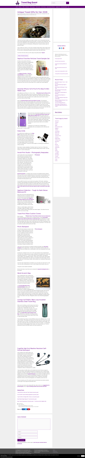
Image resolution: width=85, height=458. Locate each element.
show (26, 55)
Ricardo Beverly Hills (58, 126)
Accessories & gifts (64, 6)
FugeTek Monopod (31, 373)
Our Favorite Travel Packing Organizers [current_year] (28, 394)
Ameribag (56, 153)
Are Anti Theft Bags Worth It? (60, 102)
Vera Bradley (57, 131)
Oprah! (43, 52)
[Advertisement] (33, 336)
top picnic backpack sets (43, 269)
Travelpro (56, 122)
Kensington (57, 154)
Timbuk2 (56, 156)
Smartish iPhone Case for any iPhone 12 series (30, 100)
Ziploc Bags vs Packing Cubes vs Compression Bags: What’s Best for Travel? (61, 105)
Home (17, 6)
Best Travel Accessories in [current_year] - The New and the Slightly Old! (31, 401)
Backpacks (27, 6)
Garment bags (43, 6)
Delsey (56, 123)
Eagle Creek (57, 132)
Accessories (21, 403)
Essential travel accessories (60, 61)
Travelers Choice (58, 135)
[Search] (67, 3)
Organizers (22, 404)
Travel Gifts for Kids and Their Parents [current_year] (27, 392)
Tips (68, 6)
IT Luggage (57, 151)
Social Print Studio (21, 173)
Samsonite (57, 120)
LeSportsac (57, 145)
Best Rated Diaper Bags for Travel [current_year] (26, 399)
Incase (56, 159)
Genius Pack (57, 157)
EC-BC (56, 160)
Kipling (56, 150)
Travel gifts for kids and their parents (61, 73)
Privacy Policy (55, 452)
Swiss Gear (57, 134)
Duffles (23, 6)
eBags (56, 125)
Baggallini (56, 128)
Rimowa (56, 144)
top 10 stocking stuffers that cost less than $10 (36, 386)
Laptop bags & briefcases (50, 6)
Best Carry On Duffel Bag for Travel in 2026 (26, 405)
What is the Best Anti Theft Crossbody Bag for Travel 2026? (28, 406)
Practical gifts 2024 (58, 58)
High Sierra (57, 141)
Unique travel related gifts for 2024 (61, 71)
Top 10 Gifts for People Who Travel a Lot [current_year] (28, 396)
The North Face (58, 140)
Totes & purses (38, 6)
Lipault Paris (57, 147)
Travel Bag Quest (29, 2)
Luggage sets (58, 6)
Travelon (56, 129)
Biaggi (56, 148)
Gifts (19, 404)
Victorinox (57, 137)
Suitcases (20, 6)
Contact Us (55, 451)
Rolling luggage (32, 6)
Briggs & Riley (57, 138)
